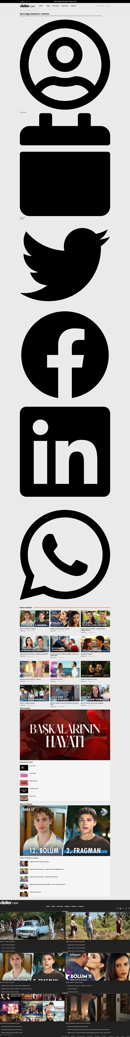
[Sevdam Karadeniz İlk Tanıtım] (95, 669)
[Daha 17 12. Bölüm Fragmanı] (34, 693)
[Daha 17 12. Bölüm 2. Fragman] (34, 618)
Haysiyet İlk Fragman (86, 654)
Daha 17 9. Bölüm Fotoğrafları (8, 951)
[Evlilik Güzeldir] (24, 783)
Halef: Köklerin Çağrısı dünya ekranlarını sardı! (12, 1029)
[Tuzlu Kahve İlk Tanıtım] (65, 669)
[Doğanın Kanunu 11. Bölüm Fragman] (65, 618)
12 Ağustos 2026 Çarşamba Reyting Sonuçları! (12, 1032)
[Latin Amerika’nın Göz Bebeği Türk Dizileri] (32, 1007)
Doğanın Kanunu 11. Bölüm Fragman (60, 629)
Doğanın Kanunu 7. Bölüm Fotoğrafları (76, 951)
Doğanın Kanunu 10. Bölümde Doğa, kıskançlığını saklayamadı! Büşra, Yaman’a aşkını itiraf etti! (89, 1032)
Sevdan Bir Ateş (33, 788)
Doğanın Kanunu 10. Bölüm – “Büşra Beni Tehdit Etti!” (34, 654)
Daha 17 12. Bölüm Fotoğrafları (7, 941)
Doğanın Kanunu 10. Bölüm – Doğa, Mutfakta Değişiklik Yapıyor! (93, 629)
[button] (65, 265)
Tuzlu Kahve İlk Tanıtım (56, 679)
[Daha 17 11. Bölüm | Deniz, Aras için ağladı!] (95, 693)
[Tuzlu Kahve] (24, 775)
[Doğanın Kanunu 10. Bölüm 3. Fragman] (34, 669)
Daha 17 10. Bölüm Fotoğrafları (8, 948)
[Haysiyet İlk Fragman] (95, 644)
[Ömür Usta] (24, 798)
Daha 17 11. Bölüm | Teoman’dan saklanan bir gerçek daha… (64, 703)
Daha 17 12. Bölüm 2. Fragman (28, 629)
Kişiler (48, 6)
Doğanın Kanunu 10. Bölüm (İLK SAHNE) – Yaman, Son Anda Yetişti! (64, 654)
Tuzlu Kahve (32, 773)
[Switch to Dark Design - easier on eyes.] (98, 5)
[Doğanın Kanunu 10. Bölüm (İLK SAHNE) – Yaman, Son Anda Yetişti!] (65, 644)
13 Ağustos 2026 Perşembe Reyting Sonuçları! (77, 1026)
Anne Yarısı (32, 766)
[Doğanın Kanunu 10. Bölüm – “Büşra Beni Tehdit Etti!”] (34, 644)
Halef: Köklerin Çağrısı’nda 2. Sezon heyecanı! (12, 1026)
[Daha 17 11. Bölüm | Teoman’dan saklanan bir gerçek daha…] (65, 693)
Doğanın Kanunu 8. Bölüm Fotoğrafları (76, 948)
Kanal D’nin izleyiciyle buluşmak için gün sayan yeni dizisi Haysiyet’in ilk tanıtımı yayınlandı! (88, 1029)
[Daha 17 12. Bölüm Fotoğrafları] (32, 926)
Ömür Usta (32, 796)
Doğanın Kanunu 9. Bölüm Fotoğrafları (76, 945)
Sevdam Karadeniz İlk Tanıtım (89, 679)
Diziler (41, 6)
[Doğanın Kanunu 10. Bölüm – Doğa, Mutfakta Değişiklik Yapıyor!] (95, 618)
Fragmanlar (64, 6)
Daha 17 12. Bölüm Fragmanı (27, 703)
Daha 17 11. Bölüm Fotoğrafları (8, 945)
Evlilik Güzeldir (33, 781)
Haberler (73, 6)
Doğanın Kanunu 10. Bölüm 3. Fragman (30, 679)
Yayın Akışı (55, 6)
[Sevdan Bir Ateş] (24, 790)
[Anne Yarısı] (24, 768)
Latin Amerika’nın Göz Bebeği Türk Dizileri (10, 1023)
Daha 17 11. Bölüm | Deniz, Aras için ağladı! (92, 703)
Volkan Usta (22, 630)
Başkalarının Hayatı (26, 762)
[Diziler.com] (27, 6)
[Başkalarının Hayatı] (65, 735)
